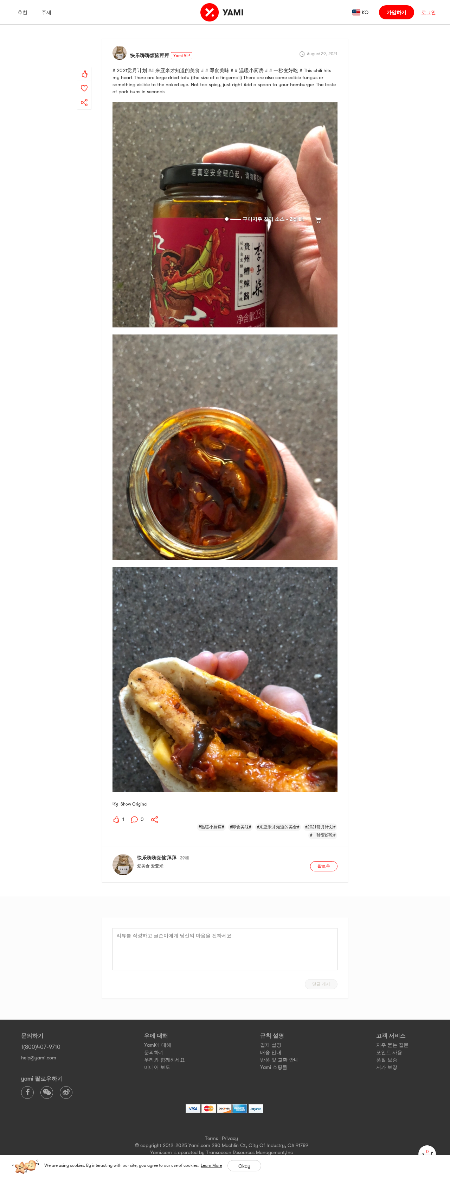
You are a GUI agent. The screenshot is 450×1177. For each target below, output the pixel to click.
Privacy (230, 1138)
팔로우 (323, 866)
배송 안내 (270, 1052)
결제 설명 (270, 1045)
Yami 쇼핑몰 (273, 1067)
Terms (211, 1138)
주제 (46, 12)
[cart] (427, 1154)
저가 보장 (386, 1067)
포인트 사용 (389, 1052)
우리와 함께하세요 (164, 1060)
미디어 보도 (157, 1067)
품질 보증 (386, 1060)
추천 (22, 12)
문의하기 (154, 1052)
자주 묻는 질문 (392, 1045)
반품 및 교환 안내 (279, 1060)
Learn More (211, 1165)
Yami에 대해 (157, 1045)
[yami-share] (84, 95)
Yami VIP (181, 55)
